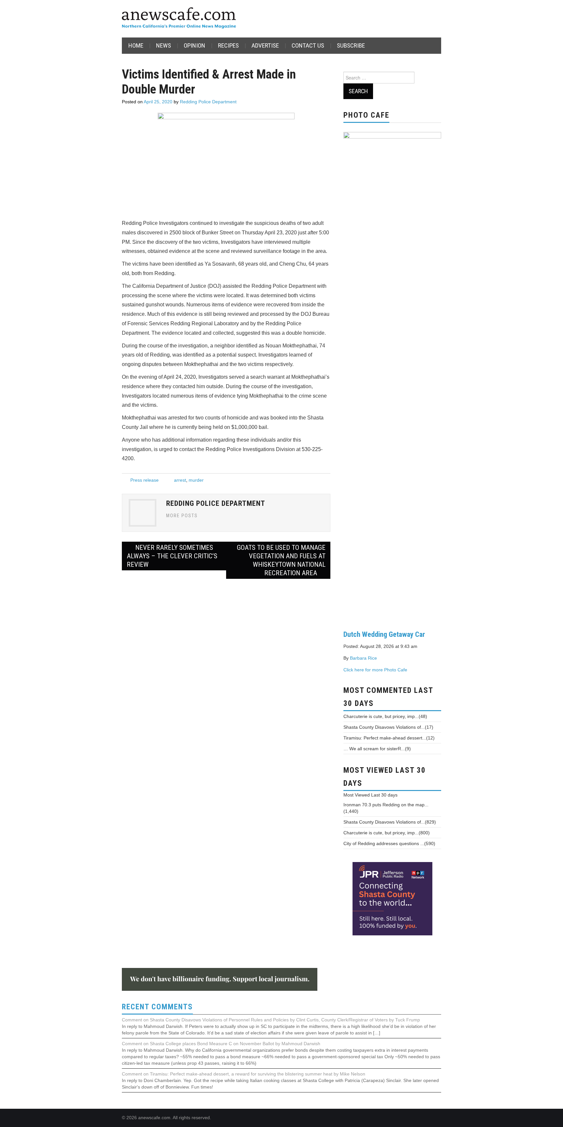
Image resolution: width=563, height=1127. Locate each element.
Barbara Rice (363, 658)
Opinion (194, 45)
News (163, 45)
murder (196, 480)
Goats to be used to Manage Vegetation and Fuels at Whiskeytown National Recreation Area (281, 560)
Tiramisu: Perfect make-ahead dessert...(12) (389, 737)
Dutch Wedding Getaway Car (384, 634)
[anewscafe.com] (179, 18)
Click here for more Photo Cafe (375, 669)
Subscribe (351, 45)
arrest (180, 480)
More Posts (182, 516)
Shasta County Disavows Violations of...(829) (389, 822)
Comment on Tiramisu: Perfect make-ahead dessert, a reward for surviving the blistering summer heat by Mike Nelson (243, 1073)
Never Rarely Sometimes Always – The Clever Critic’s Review (172, 556)
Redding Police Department (208, 101)
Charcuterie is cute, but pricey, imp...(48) (385, 716)
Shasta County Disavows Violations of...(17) (388, 727)
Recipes (228, 45)
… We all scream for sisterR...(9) (377, 748)
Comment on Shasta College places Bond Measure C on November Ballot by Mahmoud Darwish (221, 1043)
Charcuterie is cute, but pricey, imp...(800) (386, 832)
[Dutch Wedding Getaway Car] (392, 376)
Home (135, 45)
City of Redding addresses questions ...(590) (389, 843)
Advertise (265, 45)
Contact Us (308, 45)
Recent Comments (157, 1007)
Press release (144, 480)
